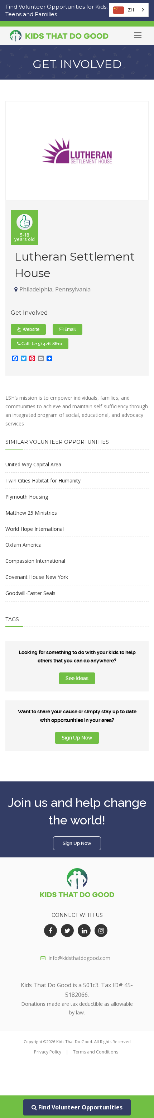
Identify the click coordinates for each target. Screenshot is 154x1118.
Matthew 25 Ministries (31, 512)
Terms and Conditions (95, 1052)
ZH (131, 9)
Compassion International (35, 560)
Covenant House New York (36, 577)
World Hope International (34, 528)
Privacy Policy (47, 1052)
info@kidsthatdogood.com (79, 958)
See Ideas (77, 678)
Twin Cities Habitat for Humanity (43, 480)
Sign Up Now (77, 738)
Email (69, 329)
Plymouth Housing (26, 496)
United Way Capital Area (33, 464)
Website (30, 329)
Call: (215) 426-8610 (41, 343)
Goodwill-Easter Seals (30, 593)
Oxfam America (23, 544)
